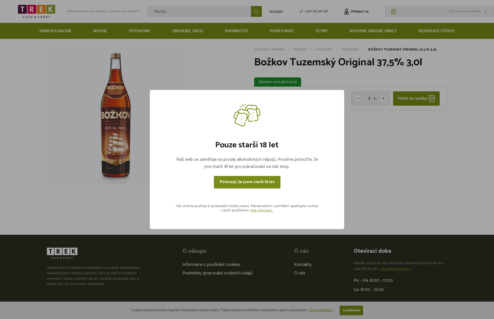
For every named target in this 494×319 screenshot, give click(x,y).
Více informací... (261, 210)
